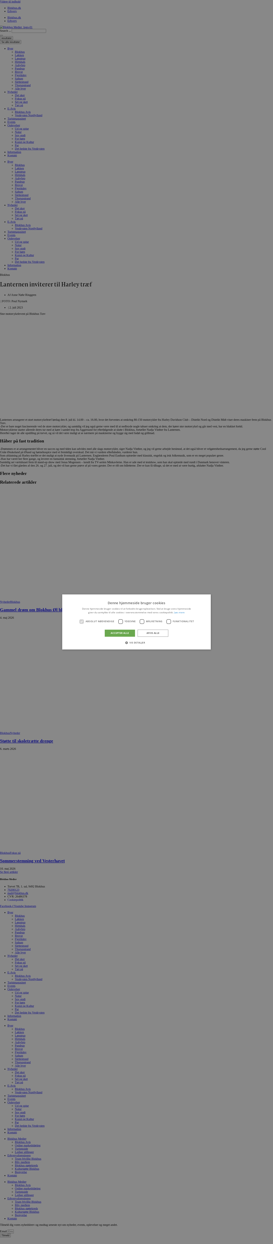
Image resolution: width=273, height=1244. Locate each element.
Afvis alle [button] (153, 633)
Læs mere (179, 612)
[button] (136, 643)
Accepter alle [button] (120, 633)
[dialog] (136, 621)
